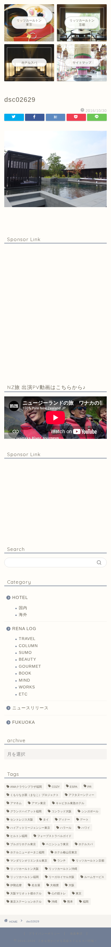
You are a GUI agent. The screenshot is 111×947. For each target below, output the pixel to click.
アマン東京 (39, 803)
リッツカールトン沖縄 (63, 868)
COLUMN (28, 646)
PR (89, 786)
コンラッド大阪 (61, 811)
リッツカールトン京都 (90, 860)
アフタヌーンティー (81, 794)
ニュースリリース (30, 707)
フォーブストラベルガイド (54, 836)
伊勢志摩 (16, 885)
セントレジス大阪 (21, 819)
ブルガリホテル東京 (23, 844)
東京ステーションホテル (26, 901)
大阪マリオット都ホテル (26, 893)
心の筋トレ (59, 893)
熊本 (70, 901)
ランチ (61, 860)
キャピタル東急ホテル (70, 803)
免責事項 (76, 933)
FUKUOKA (23, 722)
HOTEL (20, 597)
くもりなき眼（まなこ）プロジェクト (34, 794)
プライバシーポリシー (44, 933)
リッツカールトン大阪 (24, 868)
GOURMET (30, 666)
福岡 (86, 901)
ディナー (64, 819)
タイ (46, 819)
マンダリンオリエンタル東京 (28, 860)
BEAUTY (27, 659)
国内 (23, 608)
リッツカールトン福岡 (24, 877)
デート (84, 819)
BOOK (25, 673)
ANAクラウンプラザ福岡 (26, 786)
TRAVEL (27, 639)
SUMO (25, 652)
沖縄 (54, 901)
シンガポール (89, 811)
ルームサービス (94, 877)
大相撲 (54, 885)
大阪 (71, 885)
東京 (78, 893)
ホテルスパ (86, 844)
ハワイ (85, 827)
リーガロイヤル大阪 (61, 877)
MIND (24, 680)
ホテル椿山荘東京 (65, 852)
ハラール (65, 827)
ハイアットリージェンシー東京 (30, 827)
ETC (23, 694)
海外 (23, 615)
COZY (56, 786)
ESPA (73, 786)
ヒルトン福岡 (18, 836)
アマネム (16, 803)
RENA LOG (24, 628)
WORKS (27, 687)
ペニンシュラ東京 (57, 844)
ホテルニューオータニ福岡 (27, 852)
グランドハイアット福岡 (26, 811)
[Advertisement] (55, 312)
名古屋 (36, 885)
